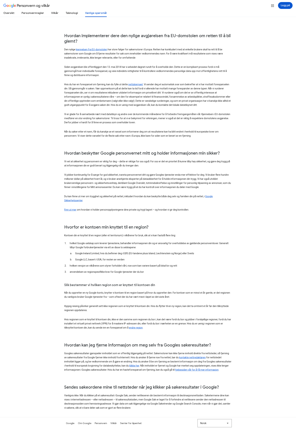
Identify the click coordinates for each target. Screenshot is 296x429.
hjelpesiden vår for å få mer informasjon (197, 369)
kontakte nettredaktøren (192, 357)
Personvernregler (33, 13)
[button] (272, 5)
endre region (136, 327)
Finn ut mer (70, 209)
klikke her (134, 365)
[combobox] (215, 423)
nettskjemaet (135, 84)
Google (70, 423)
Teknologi (72, 13)
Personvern (101, 423)
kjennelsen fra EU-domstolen (91, 49)
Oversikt (8, 13)
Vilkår (54, 13)
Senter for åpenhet (131, 423)
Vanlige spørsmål (96, 13)
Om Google (84, 423)
